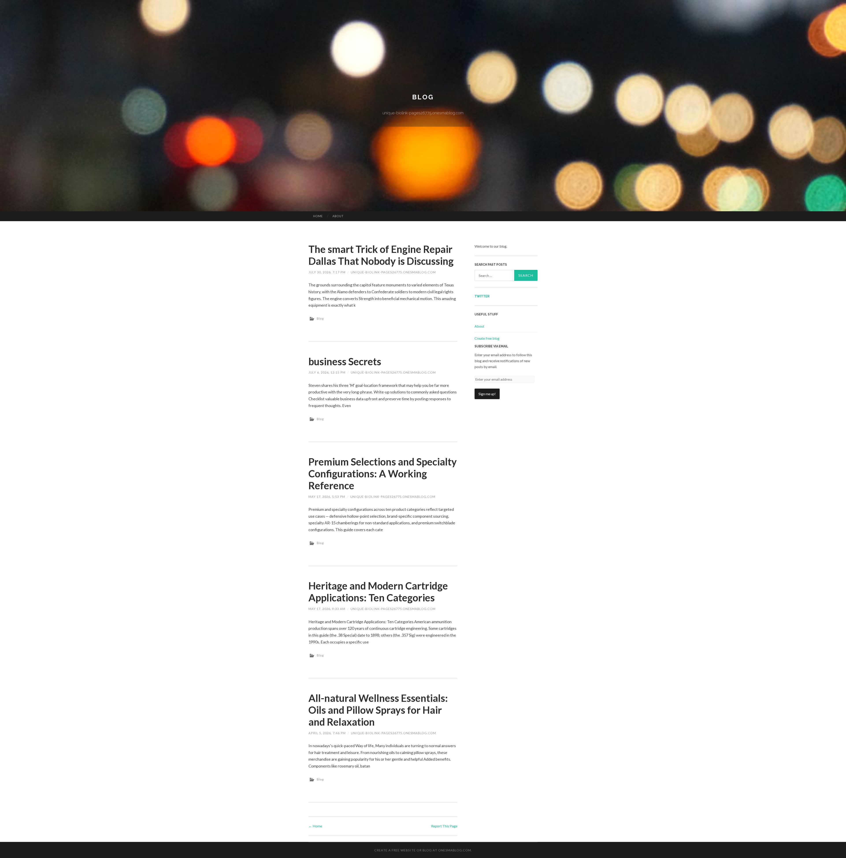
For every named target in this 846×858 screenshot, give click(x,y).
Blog (423, 97)
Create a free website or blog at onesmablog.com (422, 850)
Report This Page (444, 826)
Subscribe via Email (491, 346)
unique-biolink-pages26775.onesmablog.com (393, 272)
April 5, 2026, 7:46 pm (327, 733)
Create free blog (487, 338)
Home (318, 216)
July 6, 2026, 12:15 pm (326, 372)
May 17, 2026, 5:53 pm (326, 496)
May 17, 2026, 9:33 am (326, 609)
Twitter (482, 296)
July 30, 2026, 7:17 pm (326, 272)
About (338, 216)
